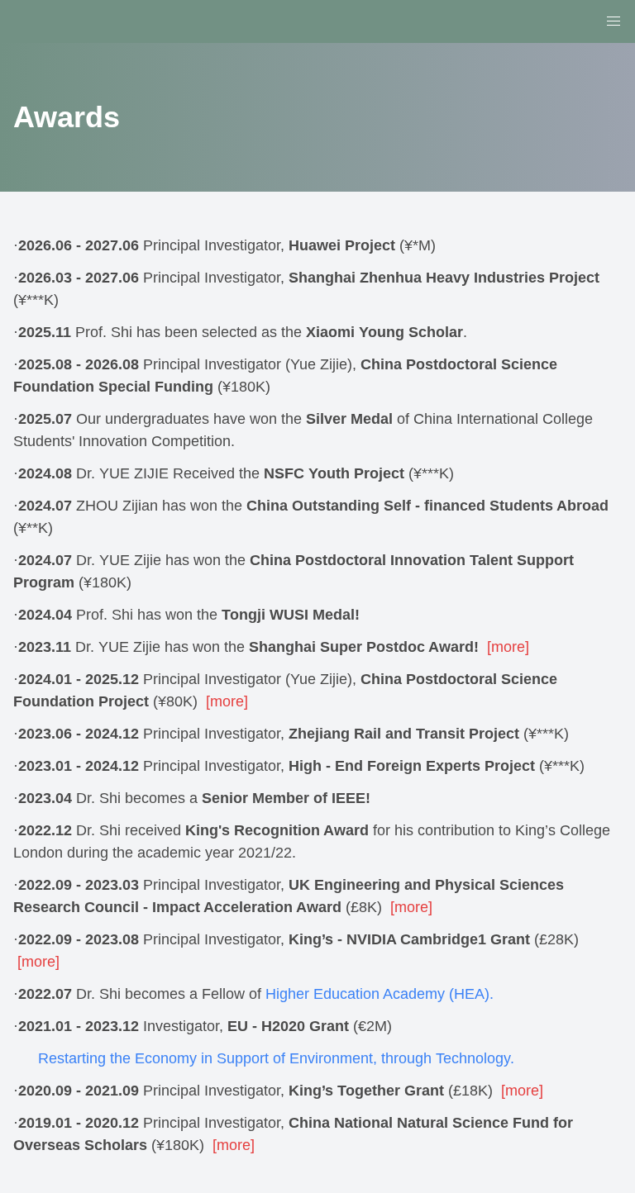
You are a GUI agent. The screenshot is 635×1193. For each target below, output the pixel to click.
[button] (613, 21)
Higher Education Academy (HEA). (379, 994)
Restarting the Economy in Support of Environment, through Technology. (276, 1058)
